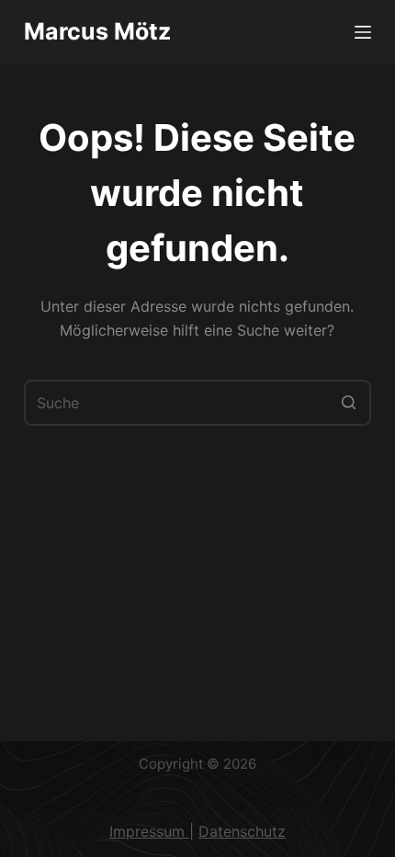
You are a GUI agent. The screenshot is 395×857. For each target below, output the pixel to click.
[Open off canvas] (363, 32)
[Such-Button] (348, 403)
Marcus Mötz (97, 31)
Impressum (149, 831)
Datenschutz (242, 831)
